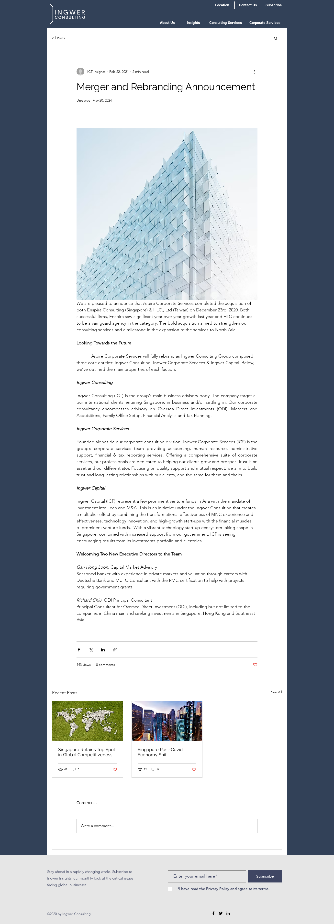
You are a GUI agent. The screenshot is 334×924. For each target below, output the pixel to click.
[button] (167, 23)
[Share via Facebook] (79, 649)
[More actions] (254, 71)
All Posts (58, 38)
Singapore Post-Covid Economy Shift (160, 752)
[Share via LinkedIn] (102, 649)
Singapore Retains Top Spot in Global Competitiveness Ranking (86, 752)
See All (276, 692)
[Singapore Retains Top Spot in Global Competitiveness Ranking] (87, 721)
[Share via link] (114, 649)
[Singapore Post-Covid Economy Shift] (167, 721)
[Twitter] (220, 913)
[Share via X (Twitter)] (91, 649)
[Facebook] (213, 913)
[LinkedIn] (228, 913)
